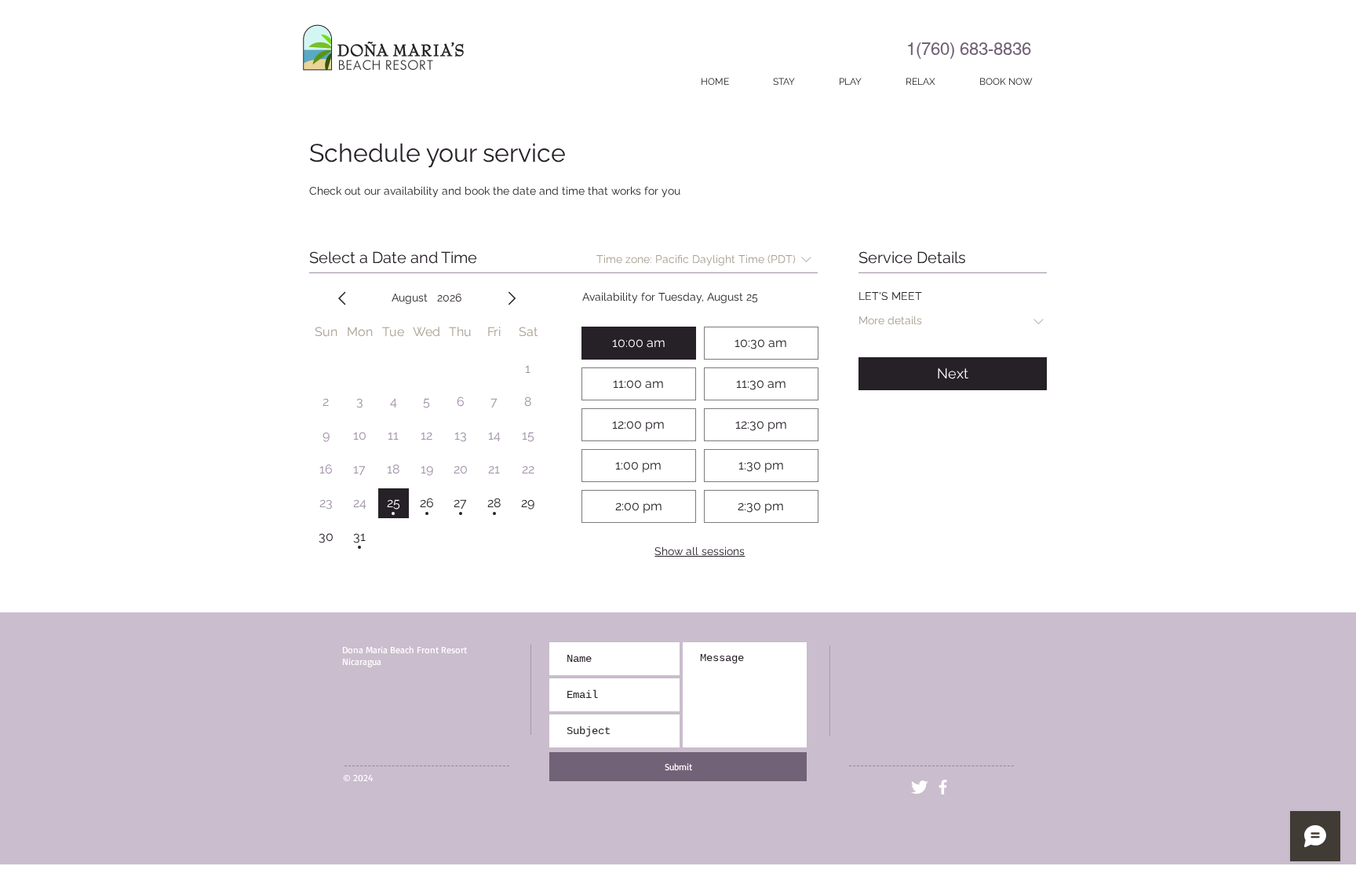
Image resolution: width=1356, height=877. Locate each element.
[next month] (511, 298)
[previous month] (342, 298)
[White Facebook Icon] (943, 787)
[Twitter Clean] (919, 787)
